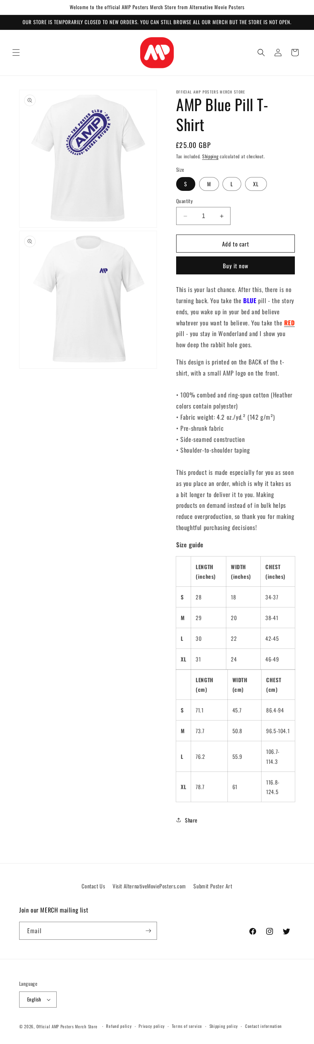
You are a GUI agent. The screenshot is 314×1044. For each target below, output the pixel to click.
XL (256, 184)
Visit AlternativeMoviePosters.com (149, 886)
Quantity (184, 201)
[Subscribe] (148, 931)
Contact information (263, 1026)
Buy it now (236, 265)
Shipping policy (223, 1026)
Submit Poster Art (212, 886)
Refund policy (118, 1026)
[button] (16, 52)
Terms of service (187, 1026)
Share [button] (191, 820)
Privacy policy (152, 1026)
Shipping (210, 156)
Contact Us (93, 886)
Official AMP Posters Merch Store (67, 1026)
